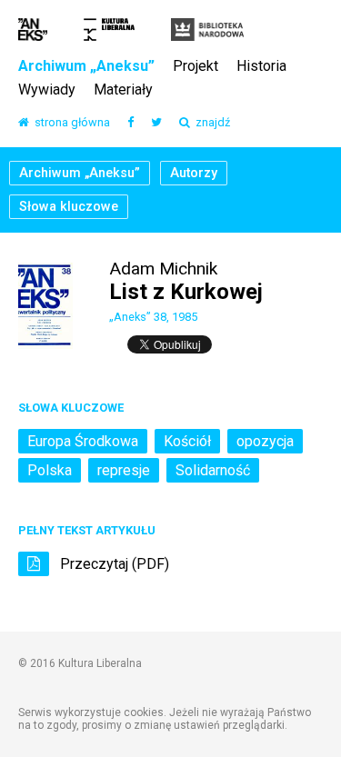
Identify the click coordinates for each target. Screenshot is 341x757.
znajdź (210, 123)
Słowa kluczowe (68, 206)
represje (123, 470)
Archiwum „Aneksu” (86, 67)
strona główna (69, 123)
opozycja (265, 441)
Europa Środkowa (82, 441)
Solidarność (213, 470)
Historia (261, 67)
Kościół (187, 441)
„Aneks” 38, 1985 (153, 317)
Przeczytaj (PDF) (112, 564)
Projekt (195, 67)
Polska (49, 470)
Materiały (123, 90)
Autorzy (193, 173)
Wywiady (46, 90)
